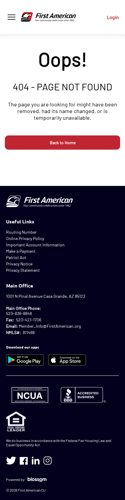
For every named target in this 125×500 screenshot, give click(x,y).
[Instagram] (47, 460)
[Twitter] (11, 460)
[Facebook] (24, 460)
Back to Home (63, 142)
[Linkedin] (36, 460)
